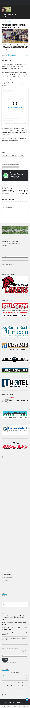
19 (22, 685)
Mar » (6, 695)
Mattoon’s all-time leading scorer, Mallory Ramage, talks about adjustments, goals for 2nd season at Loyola (14, 617)
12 (22, 682)
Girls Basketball (6, 21)
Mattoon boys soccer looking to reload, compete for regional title (15, 633)
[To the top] (27, 699)
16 (11, 685)
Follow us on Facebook (8, 264)
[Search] (3, 2)
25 (18, 689)
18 (18, 685)
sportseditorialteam (11, 55)
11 (18, 682)
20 (26, 685)
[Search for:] (15, 604)
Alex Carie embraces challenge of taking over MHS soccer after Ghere (14, 628)
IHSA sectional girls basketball (11, 164)
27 (26, 689)
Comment (23, 218)
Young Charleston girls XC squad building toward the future (14, 623)
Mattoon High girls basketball (10, 166)
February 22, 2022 (8, 54)
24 (15, 689)
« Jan (3, 695)
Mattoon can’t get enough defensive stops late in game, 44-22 (14, 638)
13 (26, 682)
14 (3, 685)
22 (7, 689)
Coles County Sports (9, 15)
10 (15, 682)
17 (15, 685)
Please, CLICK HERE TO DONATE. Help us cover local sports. (13, 244)
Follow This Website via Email (10, 648)
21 (3, 689)
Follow (5, 659)
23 (11, 689)
